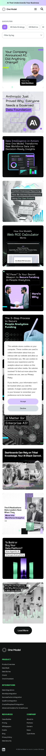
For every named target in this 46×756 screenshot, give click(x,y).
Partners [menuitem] (30, 723)
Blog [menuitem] (3, 734)
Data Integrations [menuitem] (8, 690)
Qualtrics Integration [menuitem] (9, 701)
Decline (23, 408)
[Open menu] (35, 9)
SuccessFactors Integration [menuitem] (12, 697)
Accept (23, 402)
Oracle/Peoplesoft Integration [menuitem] (13, 704)
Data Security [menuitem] (6, 741)
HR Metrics (33, 27)
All (5, 27)
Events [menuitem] (4, 730)
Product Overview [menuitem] (8, 664)
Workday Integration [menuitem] (9, 694)
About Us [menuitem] (30, 719)
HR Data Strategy (17, 27)
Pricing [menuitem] (4, 723)
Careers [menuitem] (29, 726)
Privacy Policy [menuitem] (7, 737)
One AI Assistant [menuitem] (8, 679)
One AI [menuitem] (4, 675)
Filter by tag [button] (9, 35)
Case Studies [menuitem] (6, 719)
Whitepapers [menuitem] (6, 726)
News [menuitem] (29, 730)
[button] (42, 9)
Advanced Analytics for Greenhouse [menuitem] (15, 708)
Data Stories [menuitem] (6, 672)
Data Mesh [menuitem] (5, 668)
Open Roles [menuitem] (31, 734)
